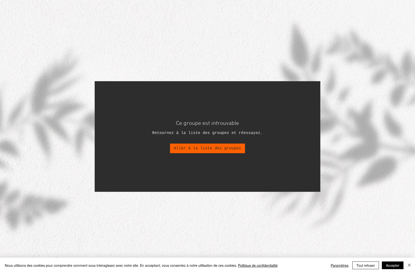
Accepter (392, 265)
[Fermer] (409, 265)
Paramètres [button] (339, 265)
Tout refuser (365, 265)
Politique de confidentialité (258, 265)
